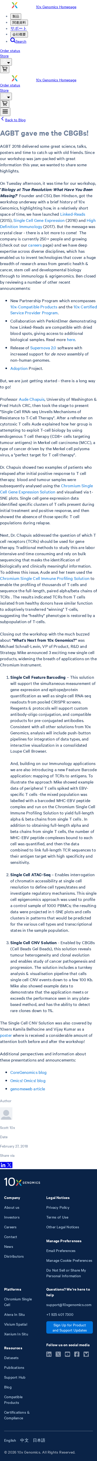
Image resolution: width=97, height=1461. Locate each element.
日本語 (39, 1440)
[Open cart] (4, 69)
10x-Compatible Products (33, 306)
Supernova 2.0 (43, 347)
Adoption (19, 368)
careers (35, 245)
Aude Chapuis (32, 399)
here (71, 339)
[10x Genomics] (22, 1182)
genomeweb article (27, 1088)
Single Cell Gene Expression (39, 220)
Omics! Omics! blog (28, 1080)
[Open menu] (5, 112)
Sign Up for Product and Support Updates (70, 1327)
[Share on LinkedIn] (3, 1166)
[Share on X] (9, 1166)
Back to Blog (15, 119)
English (10, 1440)
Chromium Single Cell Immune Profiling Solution (44, 578)
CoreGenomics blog (28, 1072)
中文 (24, 1440)
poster (6, 1035)
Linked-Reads (72, 214)
